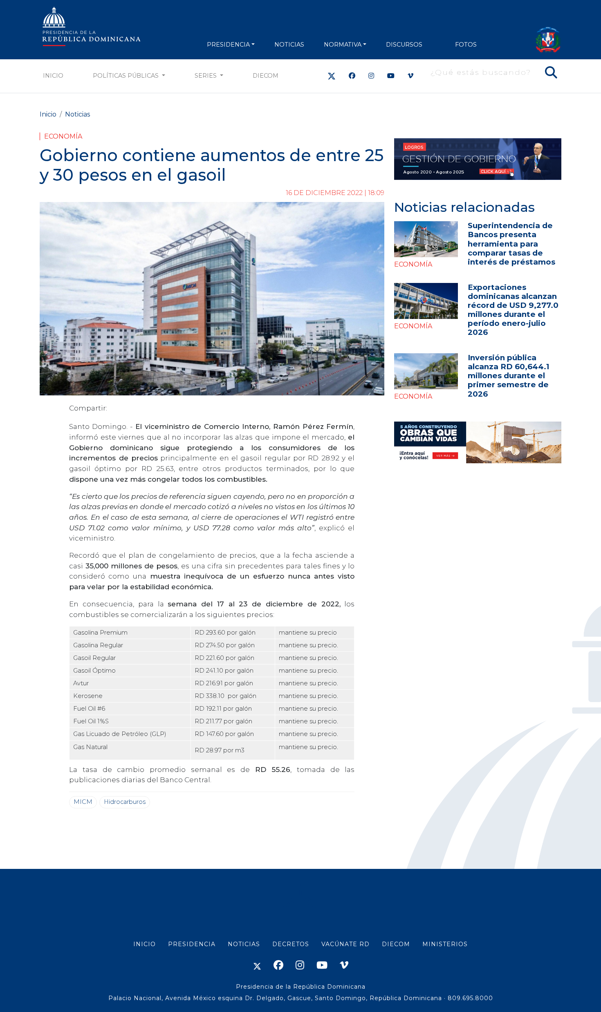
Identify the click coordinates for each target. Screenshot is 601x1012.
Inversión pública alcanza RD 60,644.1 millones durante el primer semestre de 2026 (508, 375)
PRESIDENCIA (228, 44)
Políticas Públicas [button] (126, 75)
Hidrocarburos (125, 802)
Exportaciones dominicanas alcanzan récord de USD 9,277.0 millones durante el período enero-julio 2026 (513, 310)
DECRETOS (290, 944)
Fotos (466, 44)
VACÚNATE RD (345, 944)
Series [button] (206, 75)
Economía (63, 136)
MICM (83, 802)
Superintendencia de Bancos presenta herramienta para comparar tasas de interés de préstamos (511, 243)
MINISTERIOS (445, 944)
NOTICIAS (289, 44)
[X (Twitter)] (331, 76)
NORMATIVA (342, 44)
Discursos (404, 44)
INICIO (144, 944)
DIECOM (265, 75)
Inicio (53, 75)
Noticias (77, 114)
